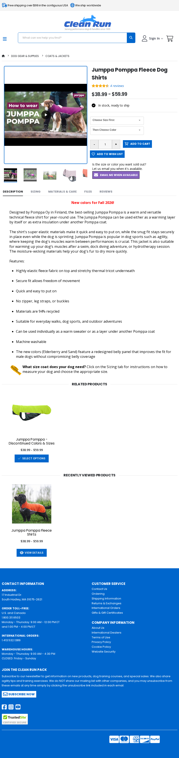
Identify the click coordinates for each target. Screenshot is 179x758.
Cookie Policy (101, 647)
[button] (169, 40)
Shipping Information (106, 598)
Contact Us (99, 589)
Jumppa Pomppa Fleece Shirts (31, 532)
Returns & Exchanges (106, 603)
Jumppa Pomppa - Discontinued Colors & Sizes (32, 441)
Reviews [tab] (106, 192)
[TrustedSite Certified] (15, 719)
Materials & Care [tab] (62, 192)
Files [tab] (88, 192)
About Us (98, 628)
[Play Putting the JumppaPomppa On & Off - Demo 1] (45, 115)
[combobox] (117, 121)
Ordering (98, 594)
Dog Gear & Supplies (25, 56)
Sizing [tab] (36, 192)
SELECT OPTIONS (33, 458)
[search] (131, 38)
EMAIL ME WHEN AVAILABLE (118, 175)
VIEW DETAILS (33, 553)
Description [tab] (13, 192)
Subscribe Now (21, 694)
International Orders (106, 608)
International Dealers (106, 633)
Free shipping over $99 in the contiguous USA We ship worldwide (54, 5)
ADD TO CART (139, 144)
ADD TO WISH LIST (109, 154)
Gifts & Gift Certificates (107, 613)
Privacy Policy (101, 642)
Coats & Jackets (57, 56)
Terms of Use (101, 637)
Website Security (103, 651)
